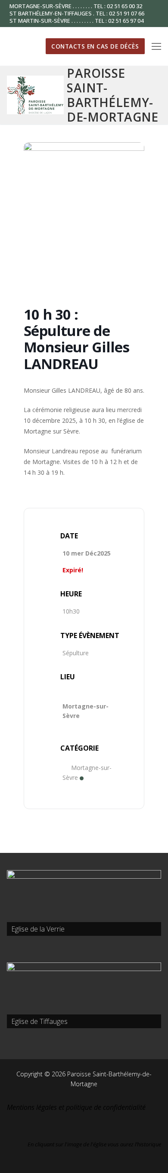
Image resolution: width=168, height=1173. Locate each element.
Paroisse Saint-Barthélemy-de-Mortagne (112, 95)
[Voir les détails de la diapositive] (84, 903)
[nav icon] (156, 46)
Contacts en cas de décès (95, 46)
